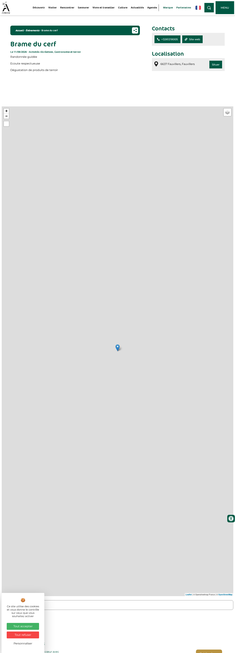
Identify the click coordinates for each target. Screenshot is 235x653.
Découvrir (39, 7)
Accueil (19, 30)
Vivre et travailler (104, 7)
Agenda (152, 7)
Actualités (137, 7)
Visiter (52, 7)
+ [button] (6, 111)
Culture (122, 7)
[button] (167, 39)
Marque (168, 7)
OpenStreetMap (225, 594)
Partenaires (183, 7)
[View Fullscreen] (6, 123)
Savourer (83, 7)
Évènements (32, 30)
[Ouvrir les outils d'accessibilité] (231, 518)
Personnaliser (23, 643)
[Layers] (227, 112)
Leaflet (189, 594)
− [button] (6, 116)
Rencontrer (67, 7)
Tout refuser (23, 634)
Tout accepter (23, 626)
